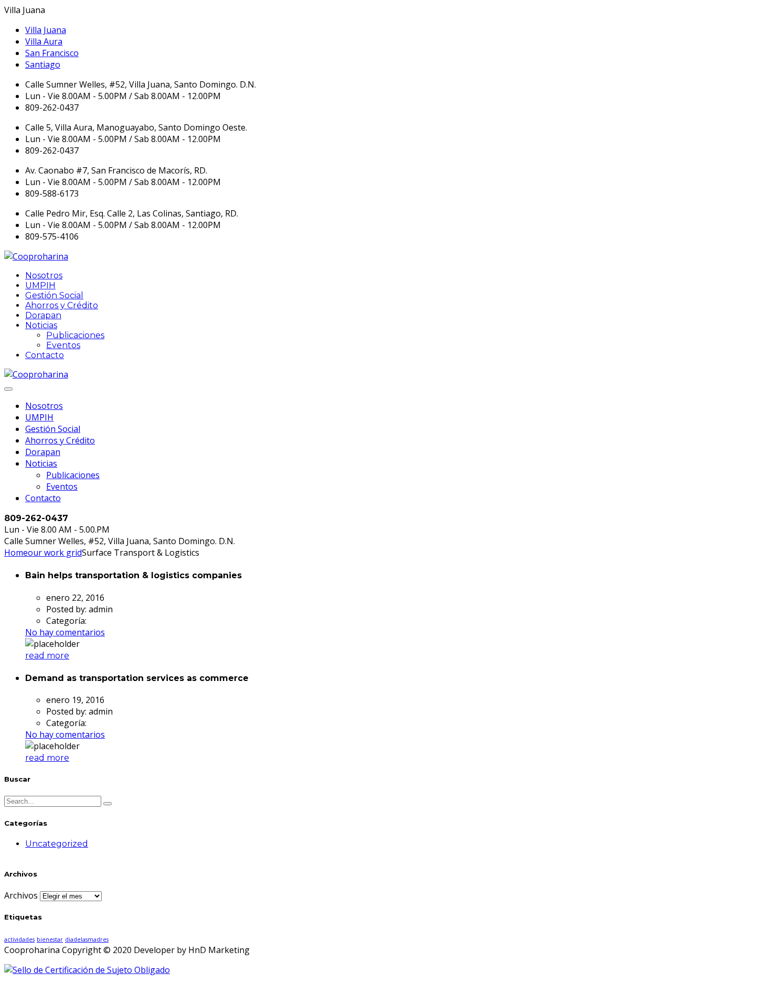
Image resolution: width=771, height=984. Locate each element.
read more (47, 656)
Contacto (44, 355)
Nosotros (43, 275)
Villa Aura (43, 41)
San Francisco (52, 53)
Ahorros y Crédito (61, 305)
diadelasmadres (87, 939)
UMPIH (40, 285)
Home (16, 552)
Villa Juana (45, 30)
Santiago (42, 64)
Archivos (21, 895)
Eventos (63, 345)
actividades (19, 939)
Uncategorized (56, 844)
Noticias (41, 325)
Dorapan (43, 315)
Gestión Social (54, 295)
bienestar (50, 939)
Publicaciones (75, 335)
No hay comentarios (65, 632)
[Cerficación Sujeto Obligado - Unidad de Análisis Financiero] (87, 970)
